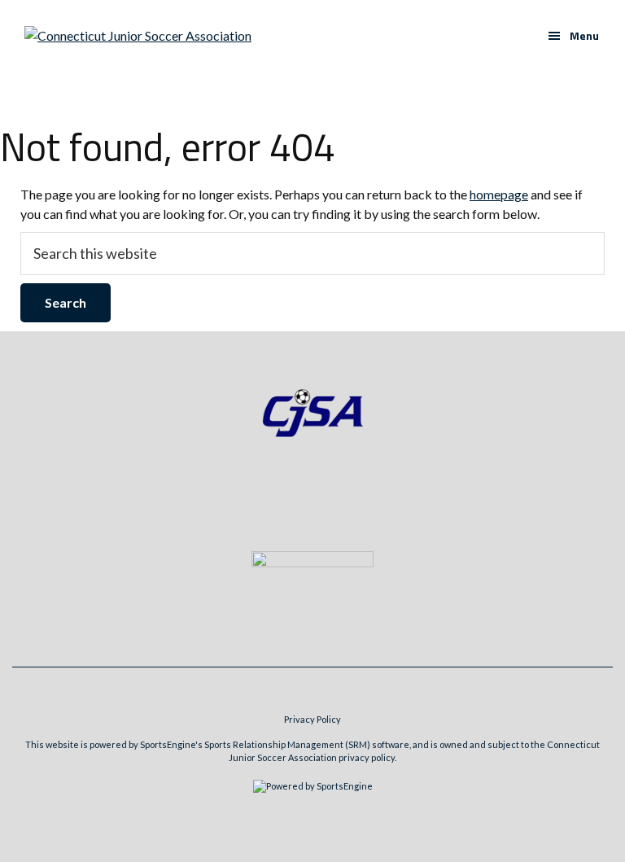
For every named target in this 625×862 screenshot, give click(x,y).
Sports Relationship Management (273, 744)
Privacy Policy (312, 719)
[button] (573, 36)
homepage (499, 194)
